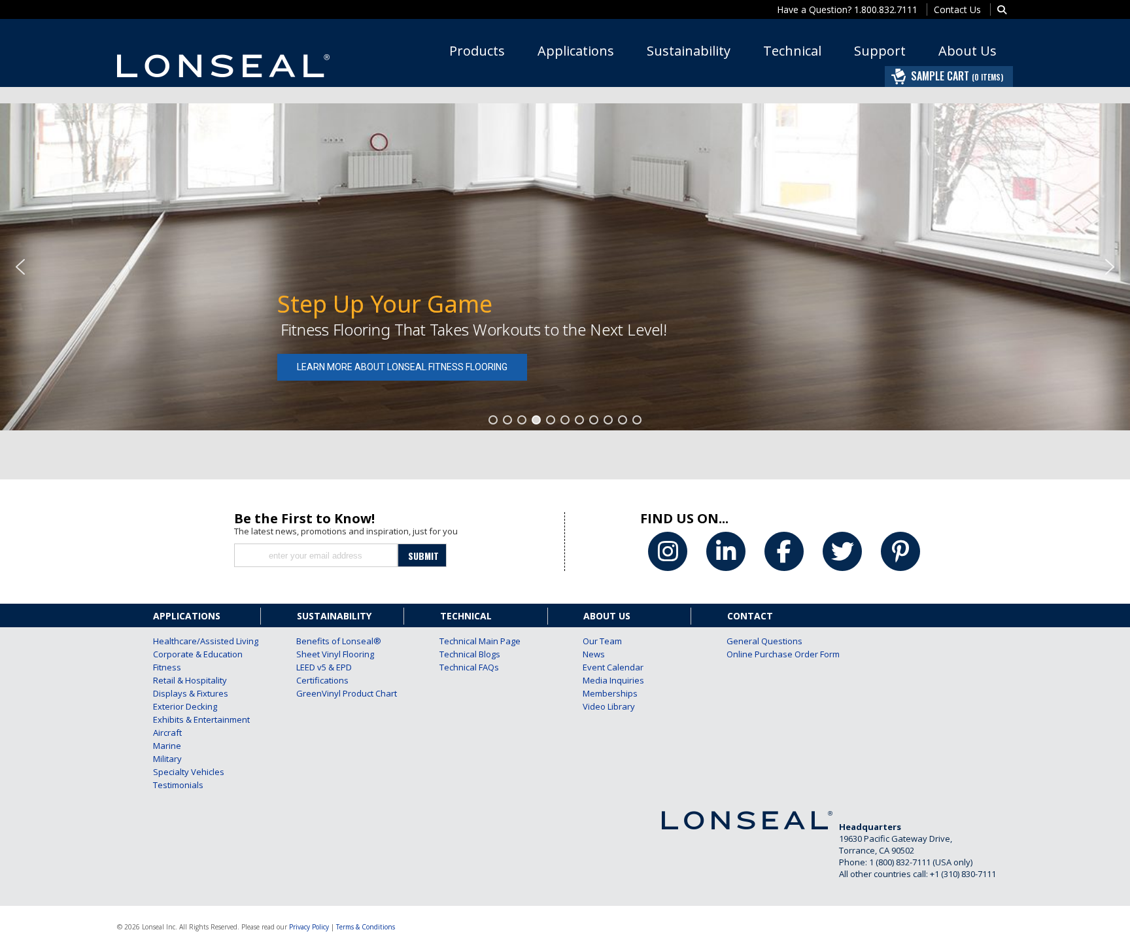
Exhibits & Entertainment (189, 719)
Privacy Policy (309, 926)
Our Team (602, 641)
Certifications (322, 680)
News (594, 654)
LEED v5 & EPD (324, 667)
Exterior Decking (185, 706)
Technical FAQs (469, 667)
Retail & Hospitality (189, 680)
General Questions (762, 641)
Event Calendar (613, 667)
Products (477, 51)
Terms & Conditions (365, 926)
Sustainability (688, 51)
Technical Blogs (469, 654)
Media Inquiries (613, 680)
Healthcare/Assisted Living (189, 641)
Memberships (610, 693)
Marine (167, 746)
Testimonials (178, 785)
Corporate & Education (189, 654)
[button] (20, 266)
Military (167, 759)
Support (880, 51)
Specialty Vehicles (188, 772)
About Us (967, 51)
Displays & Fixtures (189, 693)
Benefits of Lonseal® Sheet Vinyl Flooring (332, 647)
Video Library (609, 706)
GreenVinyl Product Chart (332, 693)
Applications (576, 51)
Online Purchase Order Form (762, 654)
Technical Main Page (475, 641)
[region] (565, 266)
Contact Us (957, 9)
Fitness (167, 667)
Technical (792, 51)
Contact (750, 616)
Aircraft (167, 732)
